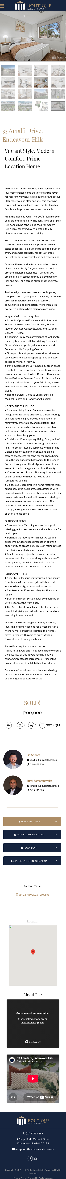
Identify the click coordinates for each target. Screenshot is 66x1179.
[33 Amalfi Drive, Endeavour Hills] (33, 36)
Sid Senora (33, 755)
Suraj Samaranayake (39, 780)
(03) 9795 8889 (34, 1133)
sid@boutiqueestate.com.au (43, 760)
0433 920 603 (37, 790)
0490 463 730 (37, 764)
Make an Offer (30, 821)
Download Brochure (30, 834)
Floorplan (30, 848)
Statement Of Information (30, 861)
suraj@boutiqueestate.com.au (44, 785)
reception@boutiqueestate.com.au (34, 1149)
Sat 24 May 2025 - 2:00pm (33, 894)
